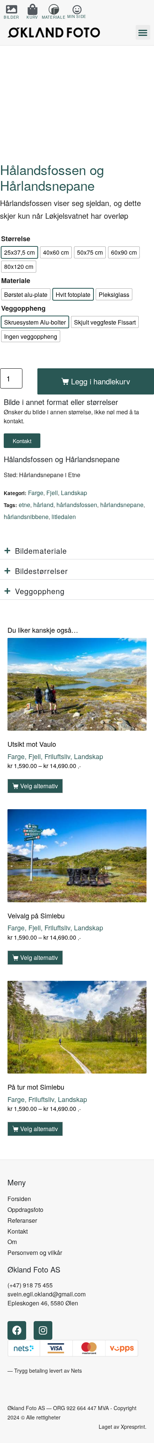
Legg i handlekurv (100, 381)
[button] (143, 32)
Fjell (52, 492)
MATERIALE (53, 17)
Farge (35, 492)
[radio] (19, 252)
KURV (32, 17)
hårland (43, 504)
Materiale (15, 280)
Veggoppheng (23, 308)
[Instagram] (43, 1330)
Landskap (74, 492)
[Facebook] (16, 1330)
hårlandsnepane (122, 504)
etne (24, 504)
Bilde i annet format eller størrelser (61, 401)
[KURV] (32, 9)
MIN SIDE (76, 16)
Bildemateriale (41, 550)
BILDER (11, 17)
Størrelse (15, 238)
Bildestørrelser (41, 570)
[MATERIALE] (53, 9)
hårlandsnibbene (26, 516)
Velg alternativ (39, 786)
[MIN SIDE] (76, 9)
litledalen (64, 516)
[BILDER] (11, 9)
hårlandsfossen (76, 504)
